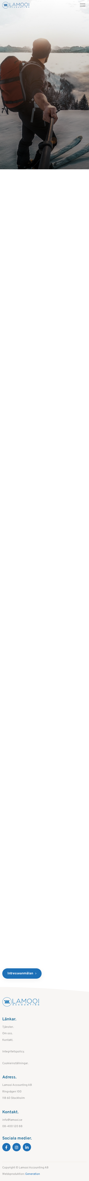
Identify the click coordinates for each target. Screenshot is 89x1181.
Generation (32, 1174)
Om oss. (7, 1033)
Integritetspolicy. (13, 1051)
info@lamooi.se (12, 1120)
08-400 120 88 (12, 1126)
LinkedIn (27, 1147)
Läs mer (26, 240)
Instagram (16, 1147)
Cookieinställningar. (15, 1063)
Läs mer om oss (24, 442)
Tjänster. (8, 1027)
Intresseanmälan (20, 973)
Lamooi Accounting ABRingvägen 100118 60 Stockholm (17, 1091)
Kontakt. (7, 1040)
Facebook (6, 1147)
